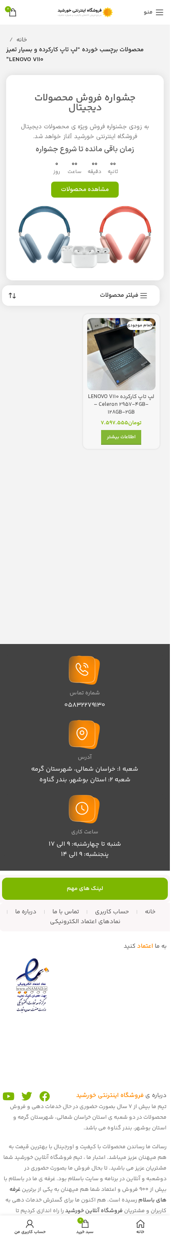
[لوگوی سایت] (85, 12)
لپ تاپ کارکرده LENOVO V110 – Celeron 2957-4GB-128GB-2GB (121, 404)
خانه (21, 40)
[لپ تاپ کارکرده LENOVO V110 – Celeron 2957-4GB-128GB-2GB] (121, 354)
